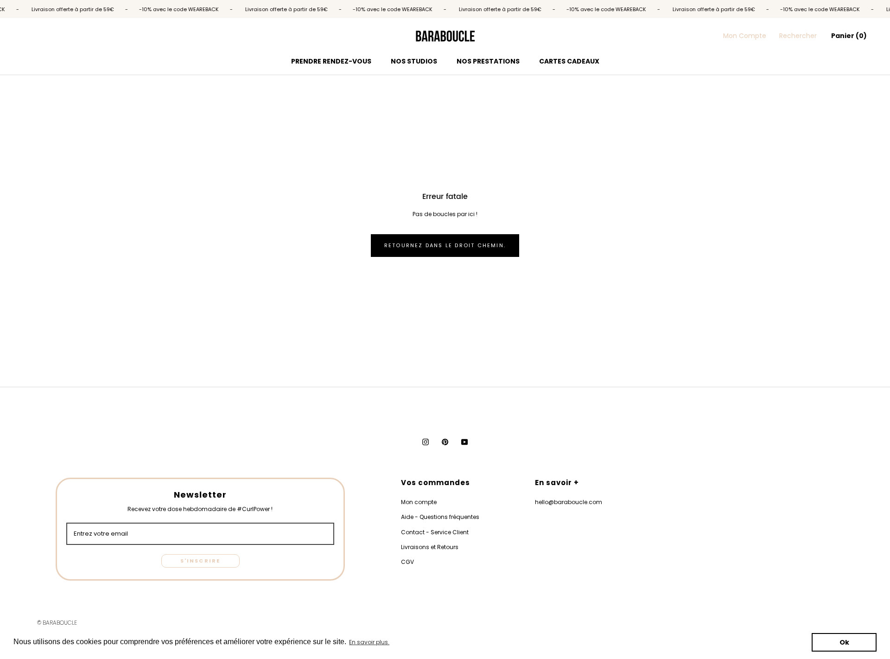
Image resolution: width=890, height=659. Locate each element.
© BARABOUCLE (57, 623)
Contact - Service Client (435, 532)
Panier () (849, 35)
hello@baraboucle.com (568, 502)
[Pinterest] (445, 442)
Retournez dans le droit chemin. (445, 245)
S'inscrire (200, 560)
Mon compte (419, 502)
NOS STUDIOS (414, 61)
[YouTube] (464, 442)
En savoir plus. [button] (369, 642)
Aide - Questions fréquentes (440, 517)
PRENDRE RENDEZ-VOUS (331, 61)
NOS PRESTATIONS (488, 61)
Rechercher (798, 35)
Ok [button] (844, 642)
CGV (407, 562)
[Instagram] (425, 442)
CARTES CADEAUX (569, 61)
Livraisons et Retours (429, 547)
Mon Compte (744, 35)
